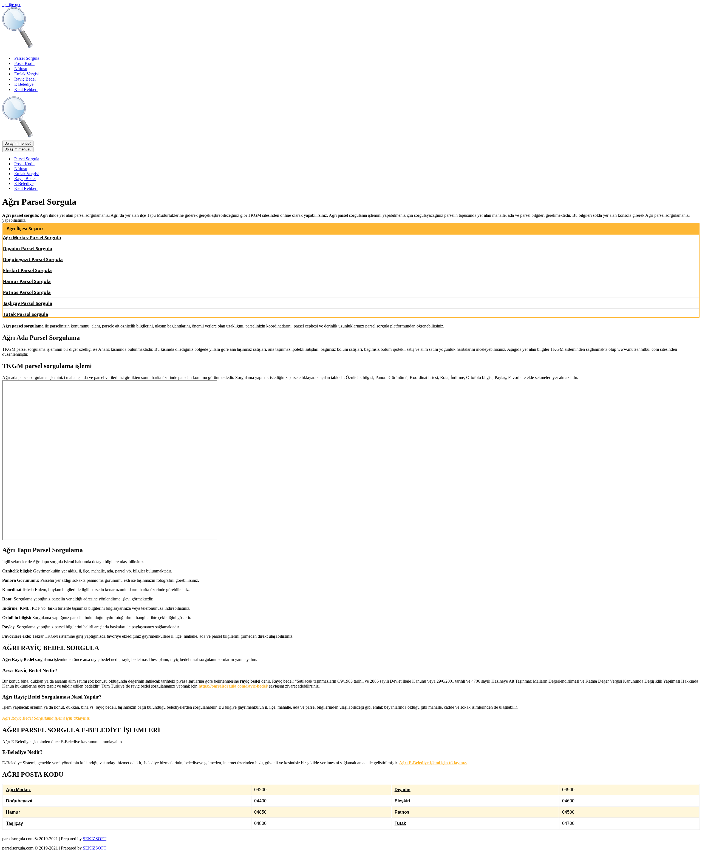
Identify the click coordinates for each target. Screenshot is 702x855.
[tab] (351, 228)
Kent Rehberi (26, 89)
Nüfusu (20, 68)
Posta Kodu (24, 63)
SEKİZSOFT (94, 838)
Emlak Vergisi (26, 74)
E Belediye (23, 84)
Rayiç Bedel (25, 79)
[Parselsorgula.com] (112, 48)
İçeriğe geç (11, 4)
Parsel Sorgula (26, 58)
